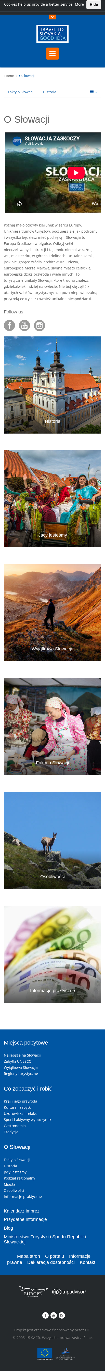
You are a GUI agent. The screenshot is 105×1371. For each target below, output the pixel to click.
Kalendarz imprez (22, 1211)
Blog (8, 1228)
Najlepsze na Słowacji (22, 1055)
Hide (94, 4)
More (79, 4)
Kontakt (87, 1262)
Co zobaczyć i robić (28, 1088)
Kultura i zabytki (18, 1107)
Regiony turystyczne (21, 1073)
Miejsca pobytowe (26, 1042)
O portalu (54, 1256)
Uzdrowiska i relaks (20, 1113)
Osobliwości (52, 876)
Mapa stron (28, 1256)
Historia (49, 91)
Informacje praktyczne (52, 990)
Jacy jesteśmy (52, 535)
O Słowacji (26, 75)
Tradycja (11, 1131)
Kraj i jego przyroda (20, 1101)
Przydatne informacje (25, 1219)
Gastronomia (15, 1125)
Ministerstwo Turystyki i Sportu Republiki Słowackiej (45, 1239)
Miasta (9, 1184)
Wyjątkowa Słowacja (52, 648)
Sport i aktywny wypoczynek (27, 1119)
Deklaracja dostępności (51, 1262)
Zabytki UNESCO (18, 1061)
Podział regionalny (19, 1178)
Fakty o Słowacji (21, 91)
